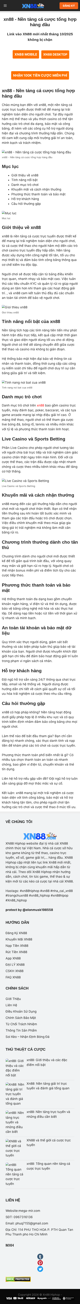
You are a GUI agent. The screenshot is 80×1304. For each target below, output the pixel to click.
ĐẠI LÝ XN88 (15, 964)
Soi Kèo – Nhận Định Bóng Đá (27, 1037)
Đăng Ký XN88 (16, 933)
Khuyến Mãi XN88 (19, 939)
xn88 (40, 405)
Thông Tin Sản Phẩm (21, 1030)
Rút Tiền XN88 (16, 952)
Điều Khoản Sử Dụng (21, 1011)
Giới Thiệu (13, 999)
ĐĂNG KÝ (69, 5)
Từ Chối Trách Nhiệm (21, 1024)
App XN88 (13, 958)
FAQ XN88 (13, 977)
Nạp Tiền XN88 (17, 946)
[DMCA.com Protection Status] (18, 1281)
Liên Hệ (11, 1005)
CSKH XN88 (14, 971)
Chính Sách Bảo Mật (21, 1018)
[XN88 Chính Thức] (33, 5)
